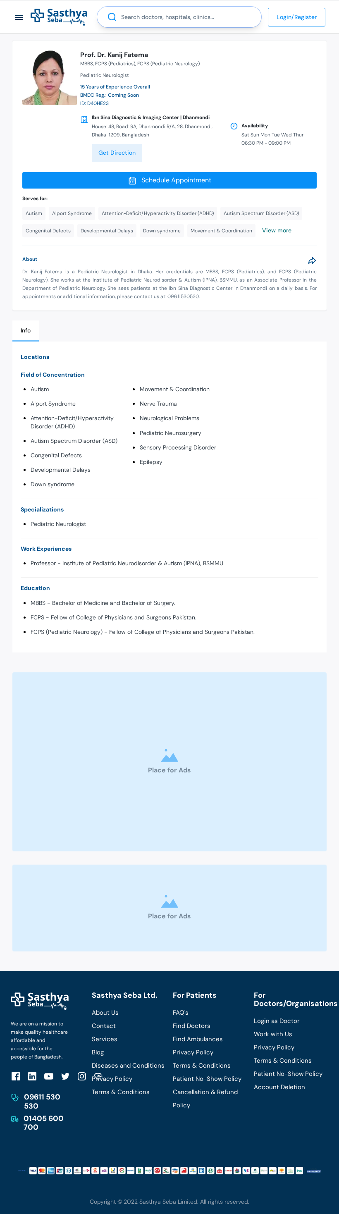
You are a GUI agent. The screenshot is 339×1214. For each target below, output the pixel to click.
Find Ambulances (198, 1039)
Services (104, 1039)
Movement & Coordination (175, 389)
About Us (105, 1012)
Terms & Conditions (121, 1092)
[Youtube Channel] (49, 1076)
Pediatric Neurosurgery (170, 433)
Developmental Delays (61, 469)
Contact (104, 1026)
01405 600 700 (44, 1123)
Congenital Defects (56, 455)
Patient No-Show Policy (207, 1079)
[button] (19, 17)
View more (276, 230)
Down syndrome (52, 484)
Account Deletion (279, 1087)
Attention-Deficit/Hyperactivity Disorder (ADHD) (72, 422)
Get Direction (117, 152)
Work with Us (273, 1034)
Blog (98, 1052)
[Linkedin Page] (32, 1076)
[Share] (312, 260)
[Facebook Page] (16, 1076)
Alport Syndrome (53, 403)
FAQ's (181, 1012)
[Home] (59, 16)
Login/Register (297, 17)
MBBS (86, 63)
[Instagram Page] (82, 1076)
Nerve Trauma (158, 403)
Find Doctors (191, 1026)
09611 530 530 (42, 1101)
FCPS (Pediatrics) (115, 63)
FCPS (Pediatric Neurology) (168, 63)
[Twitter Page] (65, 1076)
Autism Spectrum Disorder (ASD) (74, 440)
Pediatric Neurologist (58, 524)
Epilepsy (151, 462)
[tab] (25, 331)
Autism (40, 389)
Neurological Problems (169, 418)
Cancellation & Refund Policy (205, 1098)
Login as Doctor (277, 1021)
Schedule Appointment (176, 180)
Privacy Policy (112, 1079)
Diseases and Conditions (128, 1065)
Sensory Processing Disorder (178, 447)
